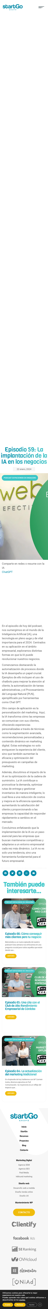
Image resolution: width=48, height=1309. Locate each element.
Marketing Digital (24, 1160)
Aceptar (7, 1305)
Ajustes (31, 1305)
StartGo (24, 1131)
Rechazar (20, 1305)
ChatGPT (7, 572)
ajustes (22, 1300)
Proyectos (24, 1141)
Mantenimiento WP (24, 1202)
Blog (24, 1145)
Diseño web (24, 1183)
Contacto (24, 1150)
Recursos (24, 1136)
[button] (41, 7)
